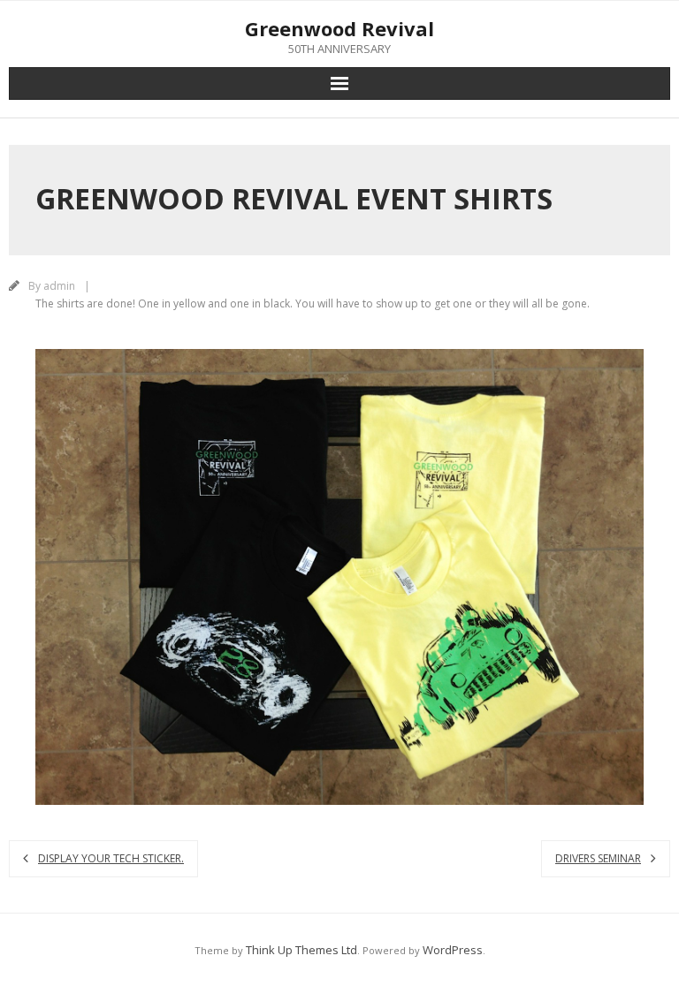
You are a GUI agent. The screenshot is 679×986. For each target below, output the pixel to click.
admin (59, 285)
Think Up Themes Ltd (301, 950)
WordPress (453, 950)
